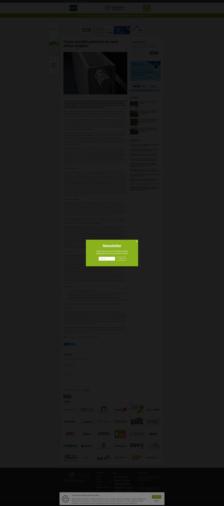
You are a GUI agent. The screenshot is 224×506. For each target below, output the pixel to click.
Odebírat (121, 258)
